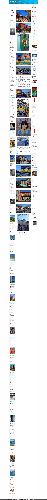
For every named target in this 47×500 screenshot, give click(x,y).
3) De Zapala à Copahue (12, 227)
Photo (33, 205)
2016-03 (33, 37)
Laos (32, 116)
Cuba (32, 112)
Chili (32, 111)
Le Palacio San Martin (12, 77)
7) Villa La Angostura (12, 232)
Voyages (33, 214)
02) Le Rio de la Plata (12, 465)
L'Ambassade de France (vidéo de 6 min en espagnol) (12, 49)
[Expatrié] (12, 413)
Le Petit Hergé (35, 59)
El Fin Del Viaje (33, 135)
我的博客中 (33, 21)
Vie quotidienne (33, 213)
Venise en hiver (33, 127)
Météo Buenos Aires (34, 71)
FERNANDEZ (33, 162)
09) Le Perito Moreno (12, 486)
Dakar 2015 (33, 189)
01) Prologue (11, 374)
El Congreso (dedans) (12, 41)
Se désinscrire (35, 29)
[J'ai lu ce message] (46, 499)
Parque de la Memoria (12, 85)
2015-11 (33, 40)
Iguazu (33, 196)
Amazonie (33, 105)
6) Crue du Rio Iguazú (12, 409)
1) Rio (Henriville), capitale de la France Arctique (11, 244)
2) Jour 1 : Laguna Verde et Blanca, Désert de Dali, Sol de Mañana (12, 265)
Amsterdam (33, 106)
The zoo (10, 89)
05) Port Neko (11, 183)
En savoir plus (34, 499)
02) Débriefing (11, 306)
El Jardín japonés (11, 43)
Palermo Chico (11, 84)
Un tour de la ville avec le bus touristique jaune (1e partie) (12, 93)
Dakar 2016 (33, 190)
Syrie (32, 125)
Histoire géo (33, 195)
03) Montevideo (11, 466)
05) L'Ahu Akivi (11, 428)
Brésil (32, 110)
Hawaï (33, 194)
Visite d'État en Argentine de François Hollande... (34, 163)
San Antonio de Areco (12, 136)
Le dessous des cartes (12, 69)
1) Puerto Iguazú (11, 403)
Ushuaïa (33, 212)
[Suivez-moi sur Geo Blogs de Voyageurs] (34, 149)
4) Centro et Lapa (11, 248)
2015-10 (33, 41)
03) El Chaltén (11, 480)
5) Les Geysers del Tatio (12, 290)
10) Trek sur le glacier (12, 487)
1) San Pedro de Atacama (12, 285)
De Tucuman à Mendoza (34, 191)
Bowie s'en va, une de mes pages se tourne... (34, 167)
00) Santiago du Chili (12, 448)
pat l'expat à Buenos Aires (15, 1)
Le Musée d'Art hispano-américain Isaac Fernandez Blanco (12, 109)
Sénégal (33, 121)
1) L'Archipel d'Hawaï (12, 164)
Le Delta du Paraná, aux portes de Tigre (34, 157)
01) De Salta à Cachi (12, 357)
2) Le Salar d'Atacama (12, 286)
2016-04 (33, 36)
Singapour (33, 122)
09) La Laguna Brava (12, 315)
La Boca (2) (11, 55)
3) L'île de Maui (11, 166)
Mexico (33, 117)
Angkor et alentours (34, 107)
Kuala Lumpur (33, 115)
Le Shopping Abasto (12, 80)
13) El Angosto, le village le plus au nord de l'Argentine (12, 386)
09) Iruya (11, 382)
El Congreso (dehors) (12, 42)
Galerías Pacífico (11, 46)
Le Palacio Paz (11, 76)
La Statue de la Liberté (12, 59)
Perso (33, 204)
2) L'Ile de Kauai (11, 165)
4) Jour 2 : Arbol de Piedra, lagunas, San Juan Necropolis (12, 269)
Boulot (33, 181)
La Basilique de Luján (12, 132)
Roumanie (33, 120)
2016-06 (33, 35)
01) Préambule (11, 305)
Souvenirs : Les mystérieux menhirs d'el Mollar (34, 142)
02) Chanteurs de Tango (12, 479)
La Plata (10, 133)
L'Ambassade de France (12, 47)
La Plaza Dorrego (11, 56)
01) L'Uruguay (11, 464)
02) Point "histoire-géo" (12, 425)
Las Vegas (33, 136)
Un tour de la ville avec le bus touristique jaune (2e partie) (12, 95)
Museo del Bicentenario (12, 119)
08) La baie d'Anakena (12, 432)
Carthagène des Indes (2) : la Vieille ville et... (34, 165)
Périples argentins (34, 203)
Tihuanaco (33, 126)
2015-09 (33, 42)
